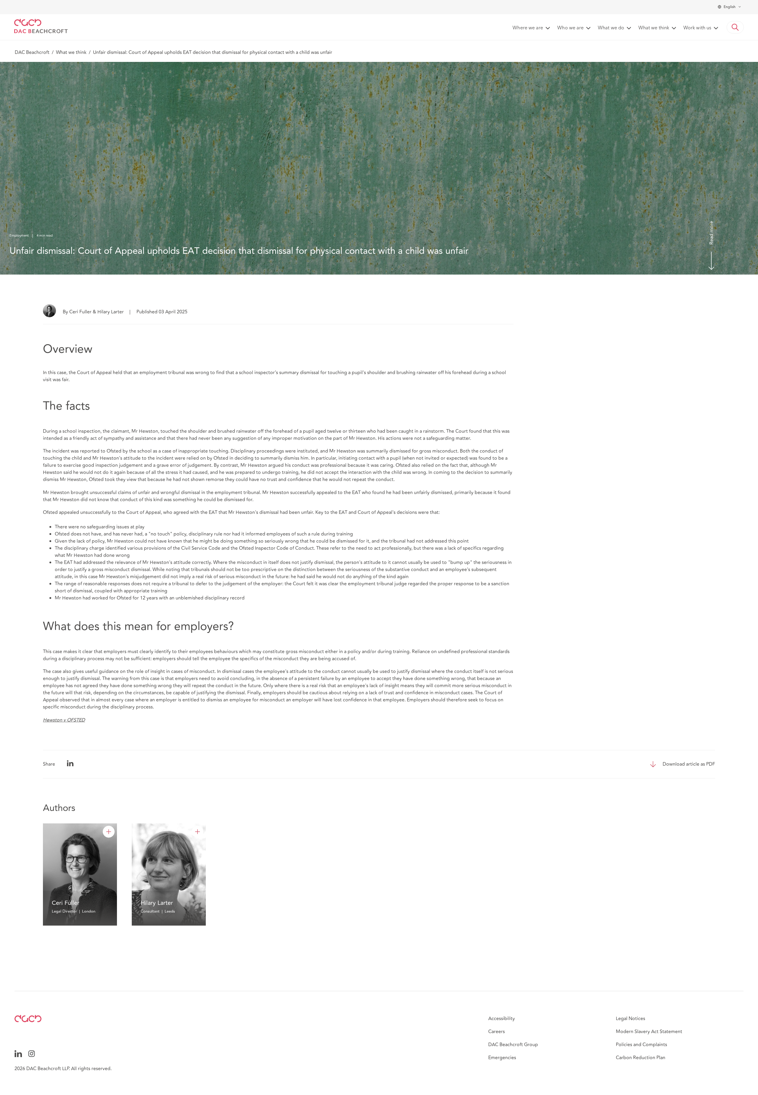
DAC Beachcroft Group (513, 1044)
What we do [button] (611, 28)
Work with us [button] (697, 28)
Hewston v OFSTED (64, 720)
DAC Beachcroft (32, 52)
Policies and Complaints (641, 1044)
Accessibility (501, 1018)
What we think (71, 52)
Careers (496, 1031)
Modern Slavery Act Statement (649, 1031)
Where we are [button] (528, 28)
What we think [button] (653, 28)
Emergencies (502, 1057)
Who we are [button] (570, 28)
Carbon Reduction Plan (640, 1057)
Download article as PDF (689, 764)
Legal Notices (630, 1018)
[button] (735, 27)
